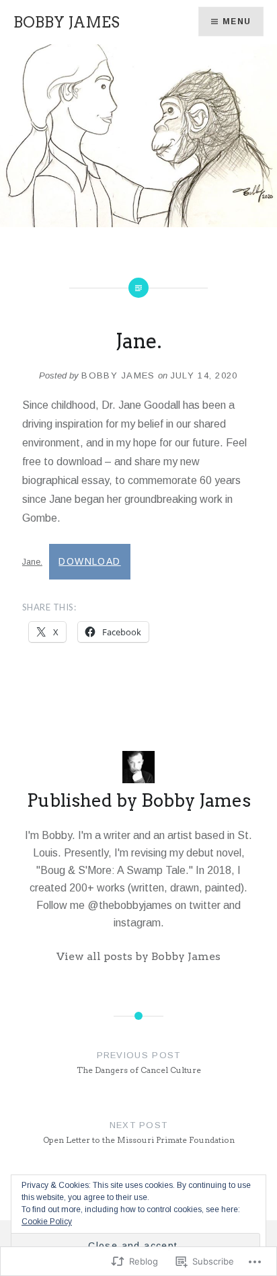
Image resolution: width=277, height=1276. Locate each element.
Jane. (32, 562)
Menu (237, 21)
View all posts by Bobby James (138, 956)
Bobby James (118, 375)
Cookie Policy (47, 1221)
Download (89, 561)
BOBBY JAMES (66, 22)
